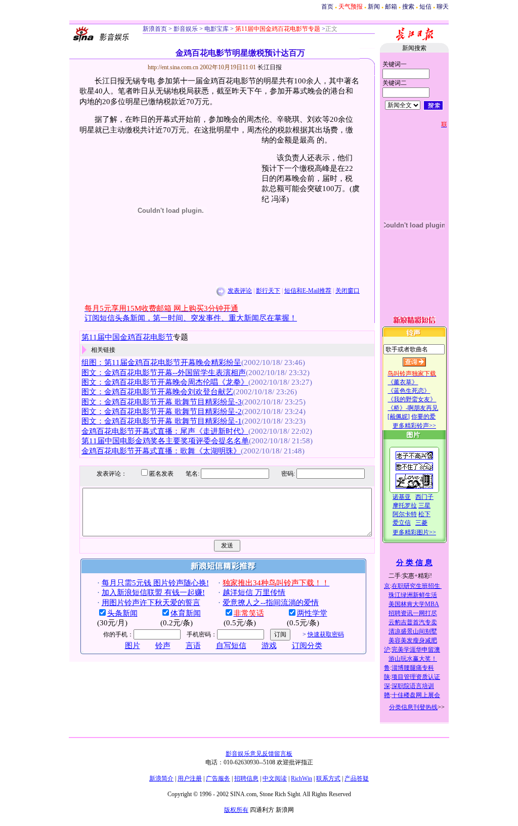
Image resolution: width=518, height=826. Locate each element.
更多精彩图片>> (414, 532)
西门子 (424, 496)
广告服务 (218, 778)
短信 (425, 6)
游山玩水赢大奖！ (412, 658)
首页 (327, 6)
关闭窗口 (347, 290)
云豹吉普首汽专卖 (412, 622)
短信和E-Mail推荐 (307, 290)
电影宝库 (216, 28)
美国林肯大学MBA (413, 604)
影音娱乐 (186, 28)
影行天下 (268, 290)
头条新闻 (122, 613)
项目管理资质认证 (416, 676)
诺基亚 (402, 496)
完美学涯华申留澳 (416, 649)
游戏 (269, 645)
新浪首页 (155, 28)
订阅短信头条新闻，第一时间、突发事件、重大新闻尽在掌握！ (190, 318)
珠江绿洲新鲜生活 (412, 595)
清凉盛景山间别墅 (412, 631)
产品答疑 (356, 778)
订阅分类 (307, 645)
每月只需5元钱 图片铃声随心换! (155, 583)
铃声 (162, 645)
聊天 (443, 6)
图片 (132, 645)
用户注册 (190, 778)
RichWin (301, 778)
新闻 (374, 6)
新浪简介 (161, 778)
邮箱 (391, 6)
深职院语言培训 (413, 686)
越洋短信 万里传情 (254, 592)
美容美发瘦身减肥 (412, 640)
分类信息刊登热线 (413, 707)
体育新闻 (185, 613)
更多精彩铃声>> (414, 425)
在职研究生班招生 (417, 585)
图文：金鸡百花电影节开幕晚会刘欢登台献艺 (157, 392)
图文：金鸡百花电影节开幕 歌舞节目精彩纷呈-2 (161, 411)
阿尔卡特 (405, 514)
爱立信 (402, 522)
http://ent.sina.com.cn (174, 67)
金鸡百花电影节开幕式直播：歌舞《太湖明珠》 (161, 451)
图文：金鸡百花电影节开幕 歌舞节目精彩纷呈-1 (161, 421)
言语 (193, 645)
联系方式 (328, 778)
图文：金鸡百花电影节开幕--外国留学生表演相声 (163, 373)
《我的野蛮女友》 (411, 399)
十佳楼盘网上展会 (416, 695)
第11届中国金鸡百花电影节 (127, 337)
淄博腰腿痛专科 (413, 667)
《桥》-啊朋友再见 (412, 407)
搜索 (408, 6)
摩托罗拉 (405, 505)
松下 (424, 514)
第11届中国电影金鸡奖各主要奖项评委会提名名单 (165, 441)
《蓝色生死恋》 (408, 390)
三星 (424, 505)
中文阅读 (275, 778)
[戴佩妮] (398, 416)
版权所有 (236, 809)
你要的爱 (423, 416)
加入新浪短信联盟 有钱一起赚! (153, 592)
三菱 (421, 522)
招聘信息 (246, 778)
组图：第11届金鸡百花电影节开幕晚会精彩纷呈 (161, 362)
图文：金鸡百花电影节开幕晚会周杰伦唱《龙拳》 (164, 382)
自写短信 (231, 645)
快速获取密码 (326, 634)
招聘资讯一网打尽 (412, 613)
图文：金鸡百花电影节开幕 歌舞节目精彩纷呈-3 (161, 402)
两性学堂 (312, 613)
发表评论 (240, 290)
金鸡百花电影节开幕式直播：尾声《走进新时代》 (164, 431)
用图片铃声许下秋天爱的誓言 (151, 603)
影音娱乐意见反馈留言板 (259, 753)
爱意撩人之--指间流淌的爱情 (271, 603)
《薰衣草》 (402, 382)
